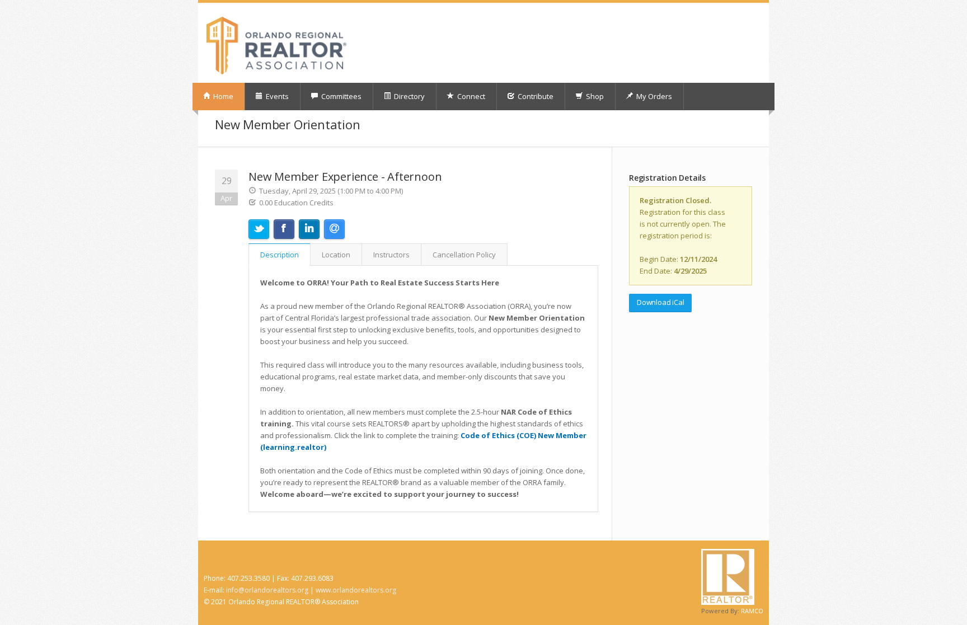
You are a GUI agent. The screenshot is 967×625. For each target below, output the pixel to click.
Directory (408, 96)
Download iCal (660, 302)
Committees (341, 96)
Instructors (391, 255)
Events (276, 96)
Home (222, 96)
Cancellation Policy (464, 255)
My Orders (653, 96)
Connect (470, 96)
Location (336, 255)
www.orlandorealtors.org (356, 590)
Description (279, 255)
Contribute (534, 96)
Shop (594, 96)
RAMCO (752, 611)
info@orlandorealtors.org (267, 590)
